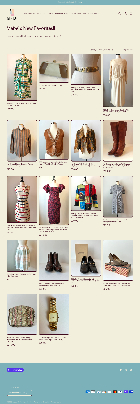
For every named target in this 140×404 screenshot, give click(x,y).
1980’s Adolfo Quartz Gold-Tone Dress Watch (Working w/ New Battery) (52, 339)
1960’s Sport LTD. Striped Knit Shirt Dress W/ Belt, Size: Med (21, 104)
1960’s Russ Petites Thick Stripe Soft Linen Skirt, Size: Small (22, 275)
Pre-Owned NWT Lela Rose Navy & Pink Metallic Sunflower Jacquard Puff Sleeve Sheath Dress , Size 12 (53, 229)
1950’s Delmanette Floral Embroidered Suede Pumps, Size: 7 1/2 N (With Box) (116, 285)
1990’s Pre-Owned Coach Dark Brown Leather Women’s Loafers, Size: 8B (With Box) (85, 281)
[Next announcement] (133, 2)
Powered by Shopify (41, 402)
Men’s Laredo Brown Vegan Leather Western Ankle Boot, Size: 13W (51, 285)
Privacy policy (56, 402)
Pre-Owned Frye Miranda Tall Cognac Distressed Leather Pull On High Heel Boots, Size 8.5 (116, 166)
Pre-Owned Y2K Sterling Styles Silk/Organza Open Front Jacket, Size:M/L (86, 165)
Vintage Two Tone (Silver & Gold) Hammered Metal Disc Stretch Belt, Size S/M (85, 89)
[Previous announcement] (7, 2)
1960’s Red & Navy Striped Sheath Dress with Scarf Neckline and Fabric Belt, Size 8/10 (21, 227)
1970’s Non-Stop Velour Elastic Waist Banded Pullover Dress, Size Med (116, 111)
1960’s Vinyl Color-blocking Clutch (51, 85)
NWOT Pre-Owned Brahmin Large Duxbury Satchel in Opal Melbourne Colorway (19, 339)
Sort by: (93, 50)
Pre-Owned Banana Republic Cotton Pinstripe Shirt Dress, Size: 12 (116, 221)
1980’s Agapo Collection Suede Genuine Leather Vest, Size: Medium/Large (53, 163)
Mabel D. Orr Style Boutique (23, 402)
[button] (29, 13)
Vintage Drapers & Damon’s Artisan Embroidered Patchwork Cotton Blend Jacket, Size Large (84, 215)
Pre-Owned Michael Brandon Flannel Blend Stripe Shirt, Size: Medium (20, 165)
